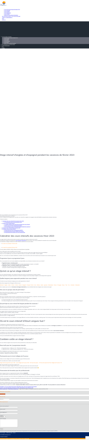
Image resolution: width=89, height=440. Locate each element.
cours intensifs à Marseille (21, 240)
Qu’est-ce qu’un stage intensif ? (8, 223)
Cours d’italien (7, 14)
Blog (3, 18)
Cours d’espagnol (7, 12)
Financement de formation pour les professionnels (14, 232)
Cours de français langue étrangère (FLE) (12, 9)
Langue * (2, 415)
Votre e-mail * (2, 409)
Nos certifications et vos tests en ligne (11, 16)
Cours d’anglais (7, 10)
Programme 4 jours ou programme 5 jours (13, 222)
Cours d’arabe (7, 11)
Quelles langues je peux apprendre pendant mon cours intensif (17, 224)
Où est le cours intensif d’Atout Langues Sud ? (11, 227)
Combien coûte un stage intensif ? (9, 229)
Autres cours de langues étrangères (11, 15)
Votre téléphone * (3, 412)
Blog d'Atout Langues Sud (13, 388)
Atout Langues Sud (3, 388)
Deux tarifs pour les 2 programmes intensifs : (13, 230)
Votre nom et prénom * (4, 406)
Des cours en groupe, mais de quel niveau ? (13, 225)
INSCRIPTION (2, 394)
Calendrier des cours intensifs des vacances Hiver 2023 (13, 221)
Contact (3, 47)
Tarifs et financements (7, 17)
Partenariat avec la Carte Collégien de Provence (14, 231)
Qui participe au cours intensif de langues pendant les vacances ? (17, 226)
